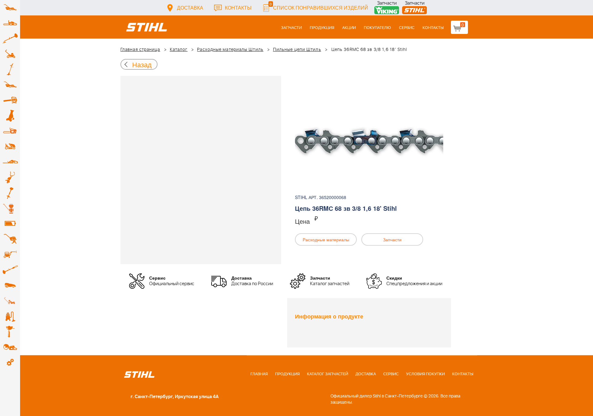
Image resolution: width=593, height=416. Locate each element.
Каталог (179, 50)
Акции (349, 28)
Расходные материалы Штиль (230, 50)
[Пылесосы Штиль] (10, 316)
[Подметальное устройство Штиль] (10, 301)
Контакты (238, 7)
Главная (259, 374)
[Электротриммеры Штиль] (10, 69)
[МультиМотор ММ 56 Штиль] (10, 177)
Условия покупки (425, 374)
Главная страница (140, 50)
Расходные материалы (326, 239)
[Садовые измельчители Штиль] (10, 115)
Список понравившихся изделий (319, 6)
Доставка (190, 7)
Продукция (322, 28)
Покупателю (377, 28)
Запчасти (387, 4)
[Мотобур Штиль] (10, 331)
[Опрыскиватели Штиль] (10, 208)
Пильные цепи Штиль (297, 50)
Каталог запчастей (327, 374)
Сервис (406, 28)
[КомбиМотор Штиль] (10, 193)
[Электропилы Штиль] (10, 131)
